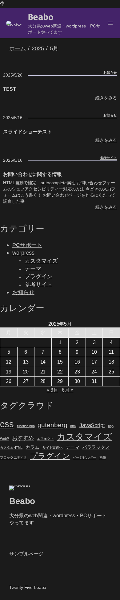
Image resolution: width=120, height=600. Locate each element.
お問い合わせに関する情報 (32, 174)
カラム (32, 447)
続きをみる (106, 98)
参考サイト (108, 158)
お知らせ (110, 72)
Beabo (41, 17)
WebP (4, 438)
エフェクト (45, 438)
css (7, 424)
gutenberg (52, 424)
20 (26, 371)
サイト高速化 (52, 447)
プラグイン (38, 276)
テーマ (33, 268)
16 (77, 362)
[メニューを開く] (110, 23)
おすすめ (23, 438)
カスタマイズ (41, 260)
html (73, 426)
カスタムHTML (11, 447)
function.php (26, 426)
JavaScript (92, 425)
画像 (102, 457)
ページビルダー (84, 457)
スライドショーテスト (27, 131)
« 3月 (52, 390)
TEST (9, 89)
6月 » (68, 390)
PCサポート (27, 245)
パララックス (96, 447)
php (111, 426)
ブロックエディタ (13, 457)
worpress (23, 252)
